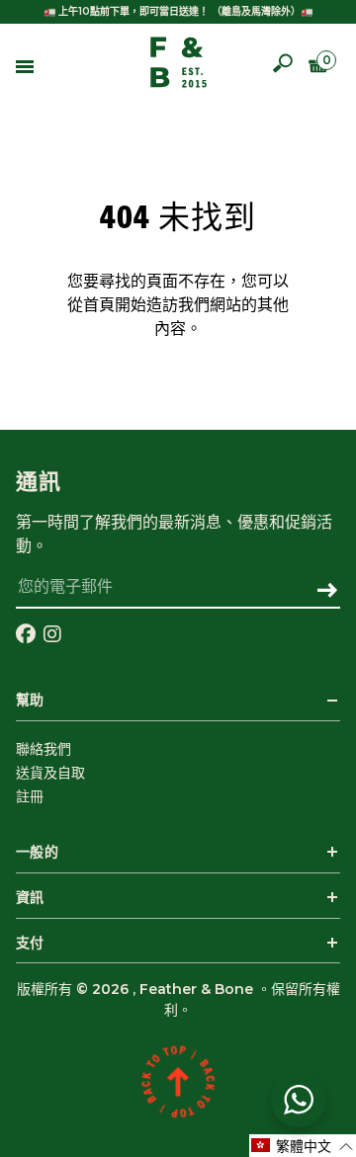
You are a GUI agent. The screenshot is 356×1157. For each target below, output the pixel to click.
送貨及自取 (50, 773)
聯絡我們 (43, 749)
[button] (302, 1145)
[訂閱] (326, 592)
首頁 (99, 305)
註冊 (30, 796)
